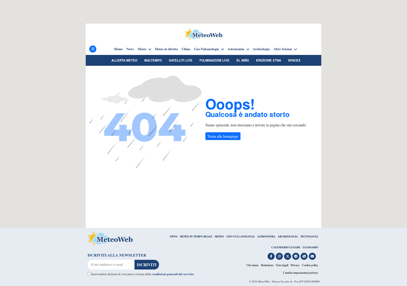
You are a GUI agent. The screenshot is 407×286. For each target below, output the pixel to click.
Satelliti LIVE (180, 60)
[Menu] (92, 49)
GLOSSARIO (310, 247)
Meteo (142, 49)
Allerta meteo (124, 60)
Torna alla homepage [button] (222, 136)
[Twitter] (287, 256)
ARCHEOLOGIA (288, 236)
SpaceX (294, 60)
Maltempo (153, 60)
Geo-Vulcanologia (206, 49)
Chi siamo (252, 265)
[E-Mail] (312, 256)
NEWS (173, 236)
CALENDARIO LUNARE (285, 247)
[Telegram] (295, 256)
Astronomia (236, 49)
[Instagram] (279, 256)
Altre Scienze (282, 49)
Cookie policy (310, 265)
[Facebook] (271, 256)
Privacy (295, 265)
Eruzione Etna (268, 60)
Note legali (282, 265)
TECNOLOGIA (309, 236)
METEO (219, 236)
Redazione (267, 265)
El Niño (242, 60)
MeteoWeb (264, 281)
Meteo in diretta (166, 49)
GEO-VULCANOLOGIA (240, 236)
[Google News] (304, 256)
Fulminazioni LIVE (214, 60)
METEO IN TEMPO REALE (196, 236)
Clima (186, 49)
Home (118, 49)
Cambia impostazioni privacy (300, 273)
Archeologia (261, 49)
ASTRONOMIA (266, 236)
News (130, 49)
